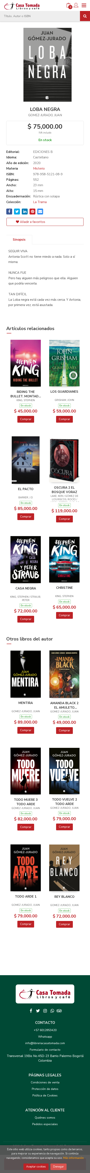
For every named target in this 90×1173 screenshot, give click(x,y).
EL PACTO (25, 489)
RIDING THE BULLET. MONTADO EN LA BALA (25, 394)
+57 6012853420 (45, 1030)
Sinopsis (19, 239)
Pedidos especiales (45, 1124)
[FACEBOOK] (31, 1011)
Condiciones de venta (45, 1082)
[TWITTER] (38, 1011)
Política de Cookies (45, 1095)
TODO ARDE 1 (25, 896)
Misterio (39, 168)
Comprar (25, 419)
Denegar (58, 1167)
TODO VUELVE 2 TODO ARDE (64, 801)
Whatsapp (45, 1037)
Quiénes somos (45, 1118)
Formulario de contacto (45, 1050)
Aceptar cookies (36, 1167)
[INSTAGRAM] (45, 1011)
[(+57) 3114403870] (52, 1011)
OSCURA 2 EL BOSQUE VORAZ (64, 489)
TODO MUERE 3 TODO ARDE (26, 802)
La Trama (40, 202)
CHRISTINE (64, 588)
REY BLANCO (64, 897)
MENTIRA (25, 703)
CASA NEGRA (25, 588)
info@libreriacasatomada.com (45, 1043)
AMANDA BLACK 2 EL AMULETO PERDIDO (64, 705)
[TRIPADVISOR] (59, 1011)
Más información (73, 1158)
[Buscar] (85, 16)
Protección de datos (45, 1089)
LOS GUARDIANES (64, 392)
